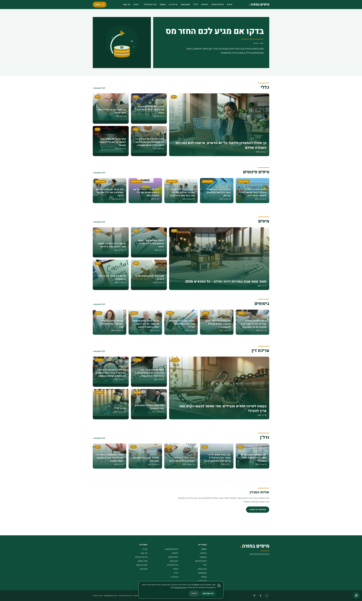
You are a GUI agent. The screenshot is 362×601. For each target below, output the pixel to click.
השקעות (203, 557)
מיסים (229, 4)
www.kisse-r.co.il (110, 595)
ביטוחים (204, 4)
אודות (136, 4)
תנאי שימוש (142, 561)
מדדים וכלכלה (150, 4)
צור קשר (126, 4)
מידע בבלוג (202, 568)
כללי (205, 564)
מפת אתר (143, 568)
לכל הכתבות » (99, 88)
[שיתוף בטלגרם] (254, 595)
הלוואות (175, 553)
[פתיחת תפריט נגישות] (356, 595)
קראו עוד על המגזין (257, 509)
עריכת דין (173, 4)
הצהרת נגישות (141, 564)
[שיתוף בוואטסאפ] (266, 595)
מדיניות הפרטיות (180, 587)
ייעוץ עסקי (174, 561)
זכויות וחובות (173, 557)
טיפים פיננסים (217, 4)
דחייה (194, 593)
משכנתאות (185, 4)
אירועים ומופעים (171, 549)
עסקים (163, 4)
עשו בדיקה (202, 580)
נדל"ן (195, 4)
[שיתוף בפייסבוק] (260, 595)
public (204, 549)
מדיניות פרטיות (141, 557)
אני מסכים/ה (207, 593)
